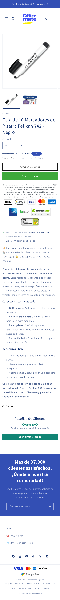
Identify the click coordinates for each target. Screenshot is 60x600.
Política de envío (42, 588)
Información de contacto (31, 593)
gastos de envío (11, 158)
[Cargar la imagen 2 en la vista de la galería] (30, 100)
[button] (6, 18)
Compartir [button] (11, 406)
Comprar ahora (30, 175)
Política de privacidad (45, 583)
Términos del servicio (23, 588)
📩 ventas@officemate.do (19, 542)
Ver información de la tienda (20, 240)
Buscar (9, 528)
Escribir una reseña (30, 436)
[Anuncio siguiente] (54, 4)
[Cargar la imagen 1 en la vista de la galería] (11, 100)
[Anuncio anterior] (5, 4)
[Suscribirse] (49, 506)
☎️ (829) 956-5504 (15, 535)
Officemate (27, 580)
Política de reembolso (24, 583)
